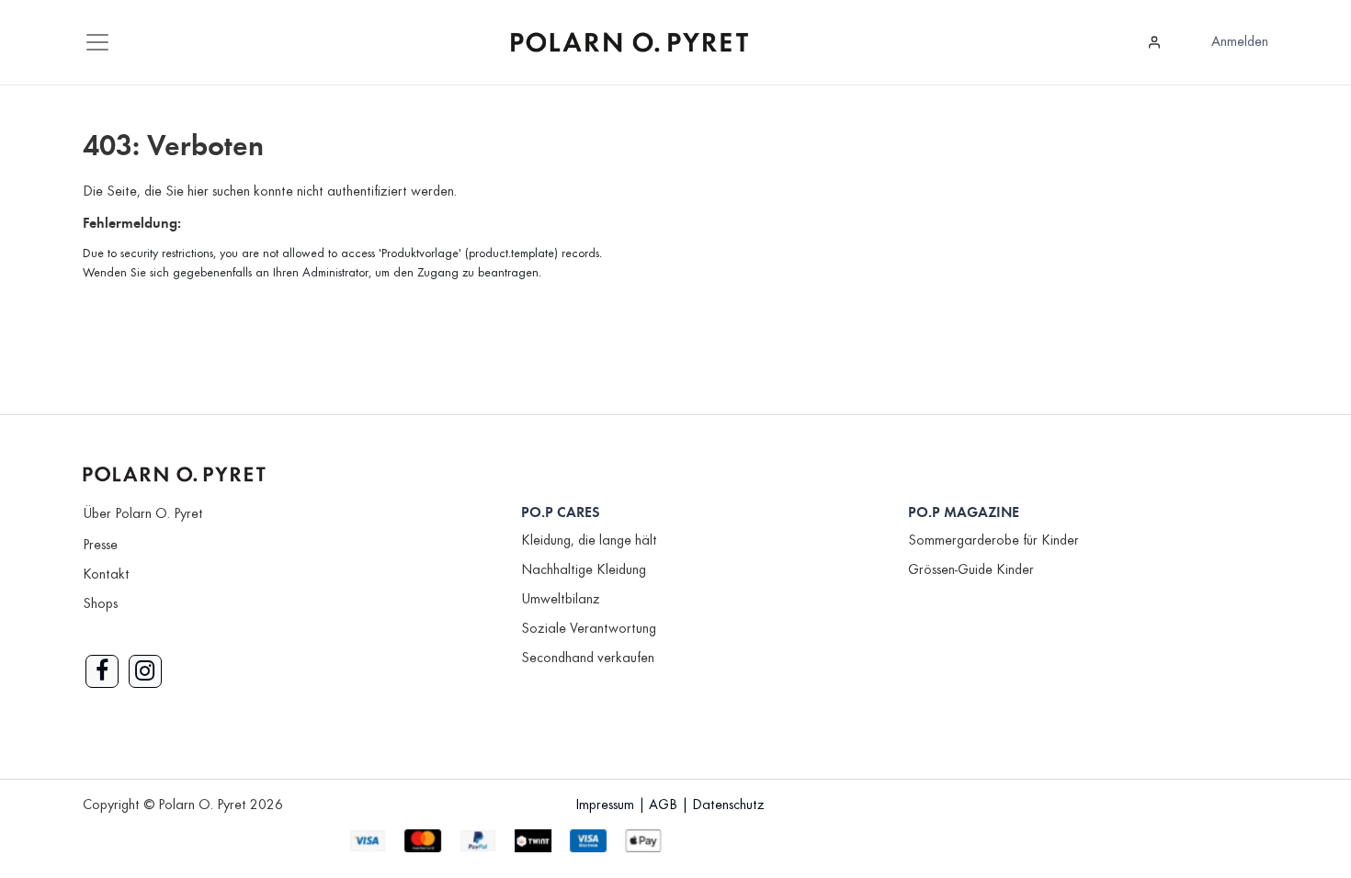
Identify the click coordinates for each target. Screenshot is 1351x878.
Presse (100, 545)
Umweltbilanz (560, 599)
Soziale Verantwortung (588, 629)
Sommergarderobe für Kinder (993, 541)
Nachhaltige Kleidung (583, 570)
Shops (100, 604)
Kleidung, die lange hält (589, 541)
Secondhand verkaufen (587, 658)
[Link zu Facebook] (102, 671)
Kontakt (106, 575)
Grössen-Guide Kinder (971, 570)
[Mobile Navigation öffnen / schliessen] (97, 42)
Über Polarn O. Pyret (143, 514)
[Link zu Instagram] (145, 671)
